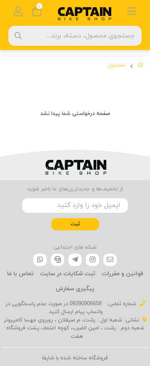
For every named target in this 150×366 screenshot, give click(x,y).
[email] (110, 260)
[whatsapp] (40, 260)
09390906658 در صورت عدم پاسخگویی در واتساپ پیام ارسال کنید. (54, 308)
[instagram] (92, 260)
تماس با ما (20, 274)
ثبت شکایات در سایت (67, 274)
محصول (116, 65)
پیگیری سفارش (75, 289)
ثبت (75, 224)
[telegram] (75, 260)
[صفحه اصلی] (141, 67)
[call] (57, 260)
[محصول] (75, 165)
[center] (18, 35)
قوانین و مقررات (122, 274)
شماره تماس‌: (120, 304)
